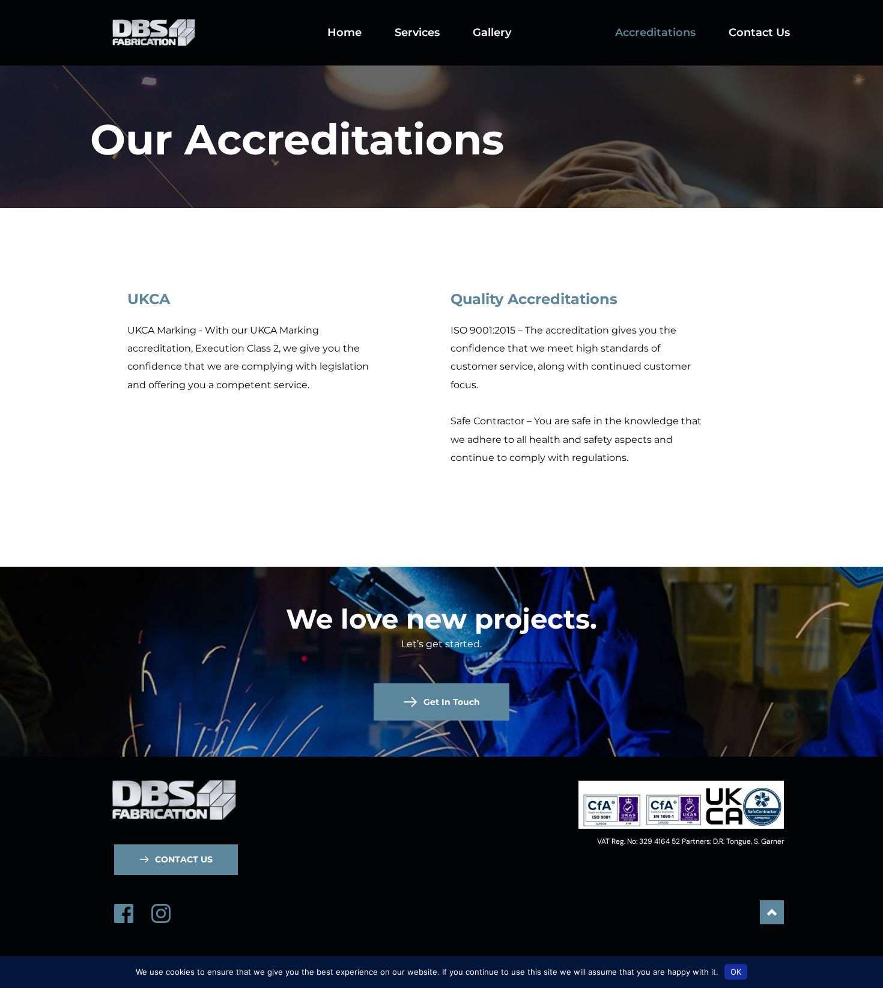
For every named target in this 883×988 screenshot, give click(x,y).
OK (735, 972)
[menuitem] (344, 33)
